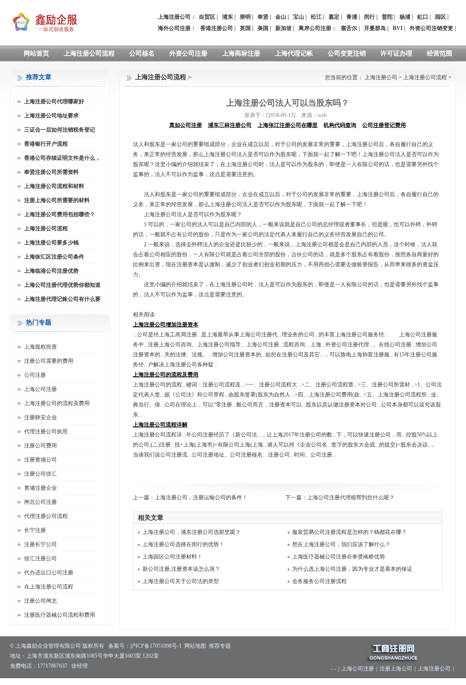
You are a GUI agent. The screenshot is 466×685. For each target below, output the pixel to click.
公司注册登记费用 (384, 125)
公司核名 (142, 53)
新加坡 (283, 28)
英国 (245, 28)
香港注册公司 (216, 28)
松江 (316, 17)
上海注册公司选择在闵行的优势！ (183, 544)
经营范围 (439, 53)
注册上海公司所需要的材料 (57, 200)
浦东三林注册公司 (230, 125)
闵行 (369, 17)
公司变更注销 (347, 53)
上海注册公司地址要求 (51, 115)
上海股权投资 (40, 347)
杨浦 (405, 17)
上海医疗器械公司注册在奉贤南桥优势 (338, 556)
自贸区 (207, 17)
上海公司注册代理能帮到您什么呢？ (351, 497)
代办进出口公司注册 (48, 572)
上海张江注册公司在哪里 (288, 125)
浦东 (227, 17)
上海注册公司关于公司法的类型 (180, 581)
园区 (440, 17)
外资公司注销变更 (431, 28)
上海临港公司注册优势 (51, 271)
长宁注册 (35, 530)
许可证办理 (396, 53)
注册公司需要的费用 (48, 361)
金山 (280, 17)
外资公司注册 (188, 53)
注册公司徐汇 (40, 474)
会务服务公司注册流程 (319, 581)
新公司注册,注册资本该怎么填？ (181, 569)
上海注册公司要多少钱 (51, 242)
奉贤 (263, 17)
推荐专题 (220, 646)
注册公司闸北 (40, 601)
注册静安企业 (40, 417)
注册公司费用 (40, 445)
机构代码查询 (340, 125)
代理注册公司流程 (46, 516)
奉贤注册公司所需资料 (51, 172)
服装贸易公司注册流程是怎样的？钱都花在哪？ (349, 532)
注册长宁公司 (40, 544)
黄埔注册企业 (40, 488)
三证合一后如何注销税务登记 (59, 130)
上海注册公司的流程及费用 (57, 403)
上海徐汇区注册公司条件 (54, 257)
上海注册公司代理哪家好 (54, 101)
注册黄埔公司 (40, 460)
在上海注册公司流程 (48, 587)
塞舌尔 (349, 28)
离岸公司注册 (315, 28)
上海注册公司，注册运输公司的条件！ (201, 497)
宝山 (298, 17)
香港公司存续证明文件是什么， (62, 158)
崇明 (245, 17)
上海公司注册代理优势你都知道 (62, 285)
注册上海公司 (396, 668)
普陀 (387, 17)
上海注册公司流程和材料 (54, 186)
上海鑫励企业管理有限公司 (48, 646)
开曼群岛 (375, 28)
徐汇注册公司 (40, 558)
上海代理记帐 (294, 53)
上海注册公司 (381, 77)
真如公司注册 (185, 125)
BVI (398, 28)
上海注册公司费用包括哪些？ (59, 214)
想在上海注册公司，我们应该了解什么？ (341, 544)
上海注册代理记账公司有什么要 (62, 299)
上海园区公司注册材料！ (172, 556)
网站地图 (195, 646)
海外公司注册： (177, 28)
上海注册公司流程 (89, 53)
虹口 (422, 17)
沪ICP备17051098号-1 (156, 646)
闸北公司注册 (40, 502)
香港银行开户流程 (46, 144)
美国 (263, 28)
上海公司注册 (40, 389)
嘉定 (334, 17)
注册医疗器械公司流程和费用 (59, 615)
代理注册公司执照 (46, 431)
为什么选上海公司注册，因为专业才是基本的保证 (352, 569)
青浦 (351, 17)
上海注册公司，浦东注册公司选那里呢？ (191, 532)
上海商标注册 (241, 53)
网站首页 (36, 53)
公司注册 (35, 375)
